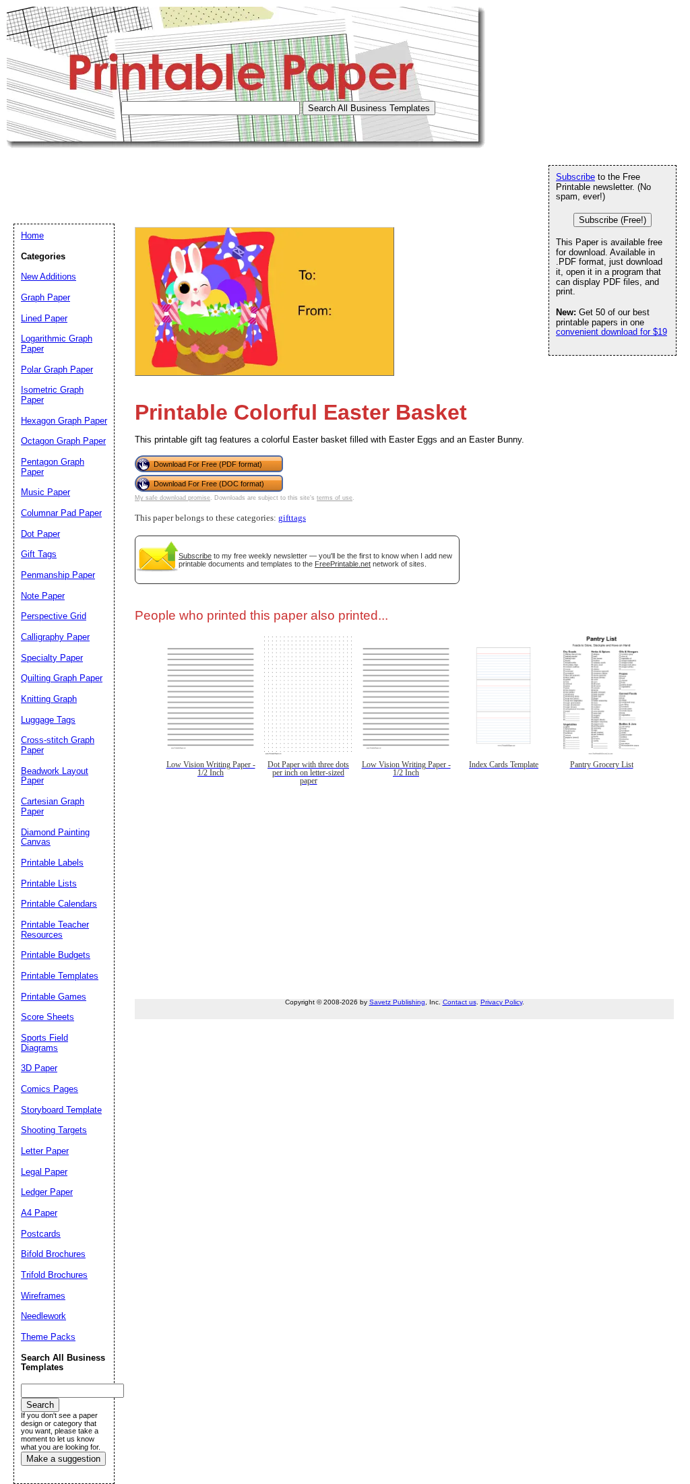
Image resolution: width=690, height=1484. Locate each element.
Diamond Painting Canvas (55, 837)
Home (32, 235)
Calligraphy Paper (55, 637)
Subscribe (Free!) (612, 220)
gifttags (292, 518)
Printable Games (53, 997)
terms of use (334, 497)
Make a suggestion (63, 1459)
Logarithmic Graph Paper (56, 343)
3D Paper (39, 1068)
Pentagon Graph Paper (52, 467)
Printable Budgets (55, 955)
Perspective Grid (53, 616)
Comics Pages (49, 1089)
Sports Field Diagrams (44, 1043)
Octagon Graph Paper (63, 441)
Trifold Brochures (54, 1275)
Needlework (43, 1316)
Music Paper (45, 492)
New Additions (48, 276)
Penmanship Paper (58, 575)
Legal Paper (44, 1172)
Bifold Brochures (53, 1254)
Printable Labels (52, 863)
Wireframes (43, 1296)
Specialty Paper (52, 658)
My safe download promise (172, 497)
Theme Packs (48, 1337)
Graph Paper (45, 297)
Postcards (41, 1234)
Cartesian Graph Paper (52, 806)
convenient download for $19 (611, 332)
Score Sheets (47, 1017)
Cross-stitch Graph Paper (57, 745)
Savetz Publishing (397, 1002)
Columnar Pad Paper (61, 513)
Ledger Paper (47, 1192)
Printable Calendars (59, 904)
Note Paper (43, 596)
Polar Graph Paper (57, 369)
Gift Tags (39, 554)
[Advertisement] (252, 178)
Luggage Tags (48, 720)
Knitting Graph (49, 699)
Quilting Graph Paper (61, 678)
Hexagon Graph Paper (64, 421)
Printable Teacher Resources (55, 930)
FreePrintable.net (343, 564)
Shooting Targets (54, 1130)
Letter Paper (45, 1151)
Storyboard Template (61, 1110)
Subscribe (195, 556)
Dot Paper (40, 534)
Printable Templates (59, 976)
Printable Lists (49, 883)
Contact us (459, 1002)
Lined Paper (44, 318)
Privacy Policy (501, 1002)
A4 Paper (39, 1213)
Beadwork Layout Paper (54, 776)
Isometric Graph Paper (52, 395)
